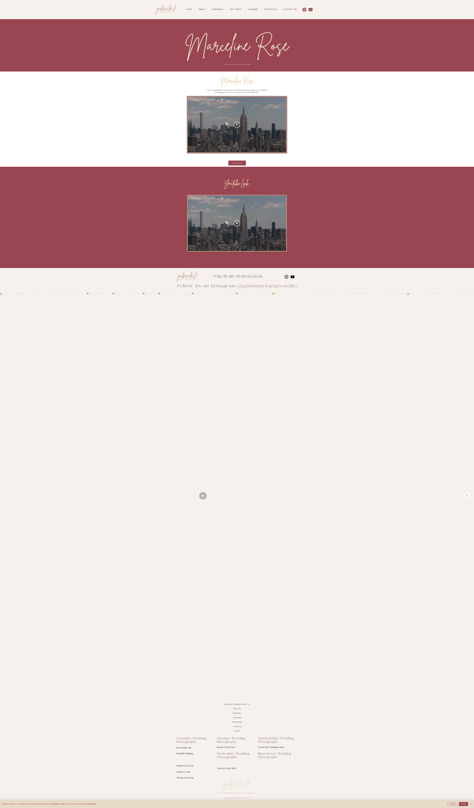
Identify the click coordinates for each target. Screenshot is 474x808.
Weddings (237, 717)
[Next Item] (467, 496)
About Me (237, 709)
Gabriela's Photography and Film (237, 704)
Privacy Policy (91, 804)
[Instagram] (286, 276)
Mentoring (237, 726)
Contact (237, 731)
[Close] (471, 804)
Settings (452, 804)
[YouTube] (292, 276)
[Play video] (237, 125)
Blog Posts (237, 713)
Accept (463, 804)
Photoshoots (237, 722)
